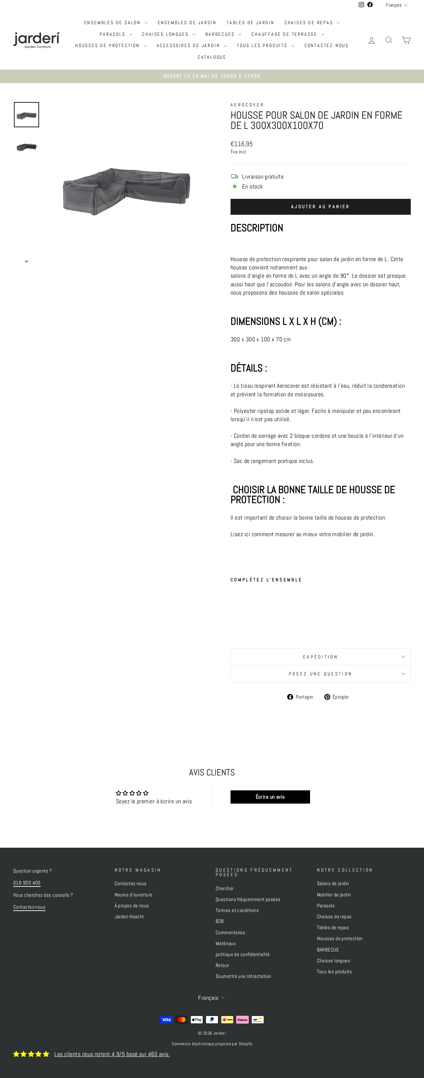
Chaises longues (166, 34)
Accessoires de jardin (189, 45)
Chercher (225, 888)
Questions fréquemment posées (248, 899)
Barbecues (221, 34)
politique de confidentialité (243, 954)
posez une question (321, 674)
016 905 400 (27, 882)
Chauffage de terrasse (285, 34)
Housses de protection (108, 45)
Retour (222, 965)
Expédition (320, 657)
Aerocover (247, 105)
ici (247, 534)
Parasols (113, 34)
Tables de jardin (251, 23)
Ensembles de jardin (187, 23)
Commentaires (230, 932)
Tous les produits (263, 45)
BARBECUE (328, 949)
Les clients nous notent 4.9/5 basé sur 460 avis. (112, 1054)
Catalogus (212, 57)
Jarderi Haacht (129, 916)
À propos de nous (132, 905)
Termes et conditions (237, 910)
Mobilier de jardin (334, 894)
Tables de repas (333, 927)
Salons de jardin (333, 883)
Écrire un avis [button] (270, 796)
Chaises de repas (310, 23)
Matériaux (226, 943)
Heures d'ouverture (134, 894)
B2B (220, 921)
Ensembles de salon (113, 23)
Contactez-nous (326, 45)
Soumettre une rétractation (243, 976)
